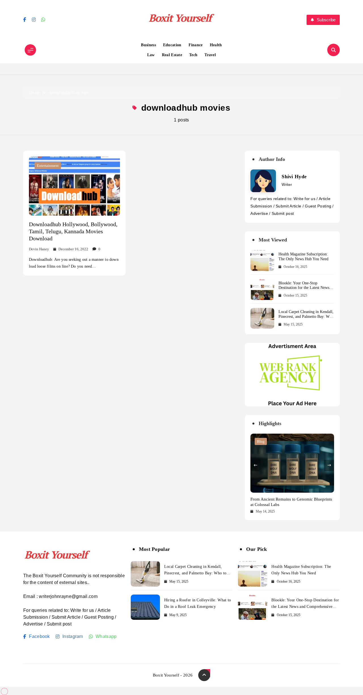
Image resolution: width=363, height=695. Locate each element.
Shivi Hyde (294, 176)
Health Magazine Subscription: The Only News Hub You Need (303, 256)
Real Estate (172, 55)
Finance (196, 45)
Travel (210, 55)
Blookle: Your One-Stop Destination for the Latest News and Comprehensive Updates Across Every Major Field (303, 290)
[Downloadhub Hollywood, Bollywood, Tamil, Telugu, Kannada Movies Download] (74, 185)
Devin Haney (39, 249)
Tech (193, 55)
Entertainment (48, 165)
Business (148, 45)
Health (216, 45)
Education (172, 45)
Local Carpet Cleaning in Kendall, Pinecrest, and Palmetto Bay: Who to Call (306, 317)
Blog (261, 441)
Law (151, 55)
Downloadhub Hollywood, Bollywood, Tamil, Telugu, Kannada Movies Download (73, 231)
